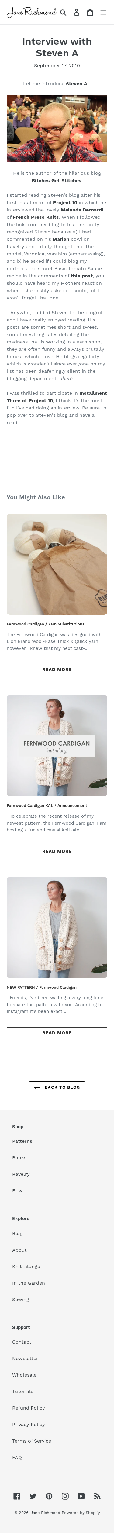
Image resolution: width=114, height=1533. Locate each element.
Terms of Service (31, 1441)
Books (19, 1158)
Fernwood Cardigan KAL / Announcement (47, 805)
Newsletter (25, 1358)
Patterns (22, 1141)
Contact (21, 1342)
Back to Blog (61, 1087)
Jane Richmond (45, 1512)
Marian (61, 239)
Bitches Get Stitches (56, 180)
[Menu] (103, 12)
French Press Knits (36, 217)
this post (82, 276)
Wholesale (24, 1375)
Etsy (17, 1191)
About (19, 1250)
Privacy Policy (28, 1424)
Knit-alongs (26, 1266)
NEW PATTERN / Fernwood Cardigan (42, 987)
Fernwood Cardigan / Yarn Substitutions (46, 624)
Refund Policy (28, 1408)
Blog (17, 1233)
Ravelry (21, 1174)
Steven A (76, 83)
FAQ (17, 1457)
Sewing (20, 1299)
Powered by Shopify (81, 1512)
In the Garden (28, 1283)
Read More (57, 669)
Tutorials (22, 1391)
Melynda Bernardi (82, 210)
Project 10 (65, 202)
